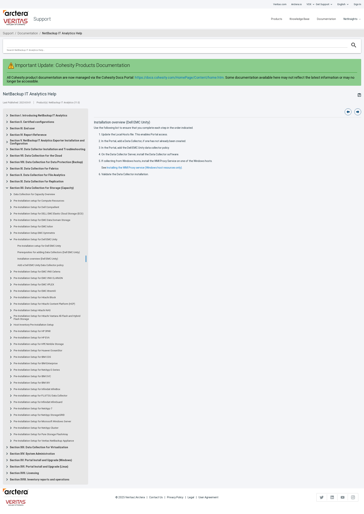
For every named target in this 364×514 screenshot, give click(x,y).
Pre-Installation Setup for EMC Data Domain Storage (42, 220)
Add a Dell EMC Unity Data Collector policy (40, 265)
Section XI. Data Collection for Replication (37, 181)
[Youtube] (342, 497)
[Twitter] (322, 497)
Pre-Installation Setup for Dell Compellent (36, 207)
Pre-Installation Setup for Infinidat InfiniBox (37, 389)
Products (276, 19)
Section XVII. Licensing (24, 473)
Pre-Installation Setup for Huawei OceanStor (38, 350)
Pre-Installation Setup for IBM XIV (32, 382)
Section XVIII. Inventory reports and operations (39, 479)
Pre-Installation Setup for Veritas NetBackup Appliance (44, 440)
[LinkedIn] (332, 497)
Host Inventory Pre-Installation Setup (34, 324)
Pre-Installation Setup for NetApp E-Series (37, 369)
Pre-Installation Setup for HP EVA (31, 337)
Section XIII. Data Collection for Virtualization (39, 447)
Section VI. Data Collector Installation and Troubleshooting (47, 149)
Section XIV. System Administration (32, 453)
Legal (191, 497)
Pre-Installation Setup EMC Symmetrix (34, 233)
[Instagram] (353, 497)
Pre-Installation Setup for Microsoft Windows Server (42, 421)
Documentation (326, 19)
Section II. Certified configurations (32, 121)
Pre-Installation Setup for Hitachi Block (35, 297)
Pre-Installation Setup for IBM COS (32, 357)
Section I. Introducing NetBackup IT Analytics (38, 115)
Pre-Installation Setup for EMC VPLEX (34, 284)
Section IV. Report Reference (28, 134)
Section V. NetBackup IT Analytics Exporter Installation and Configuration (47, 142)
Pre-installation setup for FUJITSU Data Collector (40, 395)
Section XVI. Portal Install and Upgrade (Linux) (39, 466)
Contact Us (156, 497)
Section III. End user (22, 128)
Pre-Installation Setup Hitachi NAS (32, 310)
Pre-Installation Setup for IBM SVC (32, 376)
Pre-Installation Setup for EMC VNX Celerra (37, 271)
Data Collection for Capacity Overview (34, 194)
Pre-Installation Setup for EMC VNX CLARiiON (38, 278)
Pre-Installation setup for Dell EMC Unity (39, 245)
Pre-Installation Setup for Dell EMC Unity (35, 239)
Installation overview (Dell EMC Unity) (37, 258)
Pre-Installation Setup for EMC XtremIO (35, 291)
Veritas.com (279, 4)
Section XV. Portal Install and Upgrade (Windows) (41, 460)
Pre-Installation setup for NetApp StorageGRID (39, 415)
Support (8, 33)
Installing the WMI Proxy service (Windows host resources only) (144, 167)
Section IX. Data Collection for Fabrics (34, 168)
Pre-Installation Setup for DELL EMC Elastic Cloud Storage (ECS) (48, 213)
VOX (309, 4)
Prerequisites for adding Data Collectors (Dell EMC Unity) (48, 252)
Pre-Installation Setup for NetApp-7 (33, 408)
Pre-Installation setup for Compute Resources (39, 200)
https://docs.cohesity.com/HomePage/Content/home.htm (179, 77)
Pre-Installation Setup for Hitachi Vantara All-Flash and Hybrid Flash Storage (47, 318)
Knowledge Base (299, 19)
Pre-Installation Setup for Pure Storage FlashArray (41, 434)
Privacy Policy (175, 497)
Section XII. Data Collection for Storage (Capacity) (42, 187)
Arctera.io (296, 4)
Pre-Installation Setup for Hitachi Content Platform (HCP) (44, 303)
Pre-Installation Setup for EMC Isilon (33, 226)
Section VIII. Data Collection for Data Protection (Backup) (46, 162)
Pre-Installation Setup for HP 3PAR (32, 331)
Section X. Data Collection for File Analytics (37, 175)
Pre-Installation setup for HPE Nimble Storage (39, 344)
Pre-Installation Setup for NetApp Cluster (36, 427)
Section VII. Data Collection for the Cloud (36, 155)
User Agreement (208, 497)
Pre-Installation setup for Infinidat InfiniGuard (38, 402)
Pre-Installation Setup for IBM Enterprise (36, 363)
